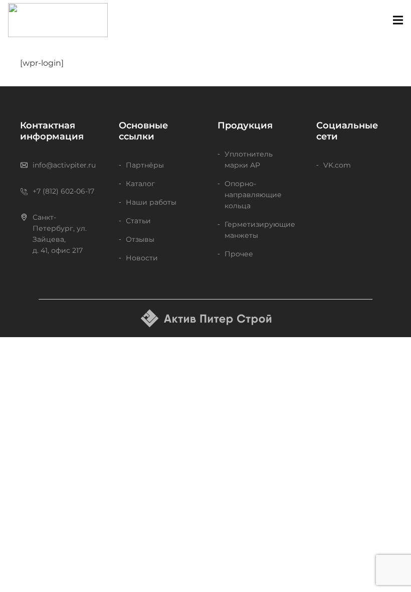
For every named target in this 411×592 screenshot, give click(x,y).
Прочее (239, 253)
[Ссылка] (58, 20)
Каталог (140, 183)
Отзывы (140, 239)
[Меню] (397, 20)
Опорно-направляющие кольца (253, 194)
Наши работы (151, 202)
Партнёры (145, 165)
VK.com (337, 165)
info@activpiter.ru (64, 165)
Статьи (138, 220)
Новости (142, 257)
